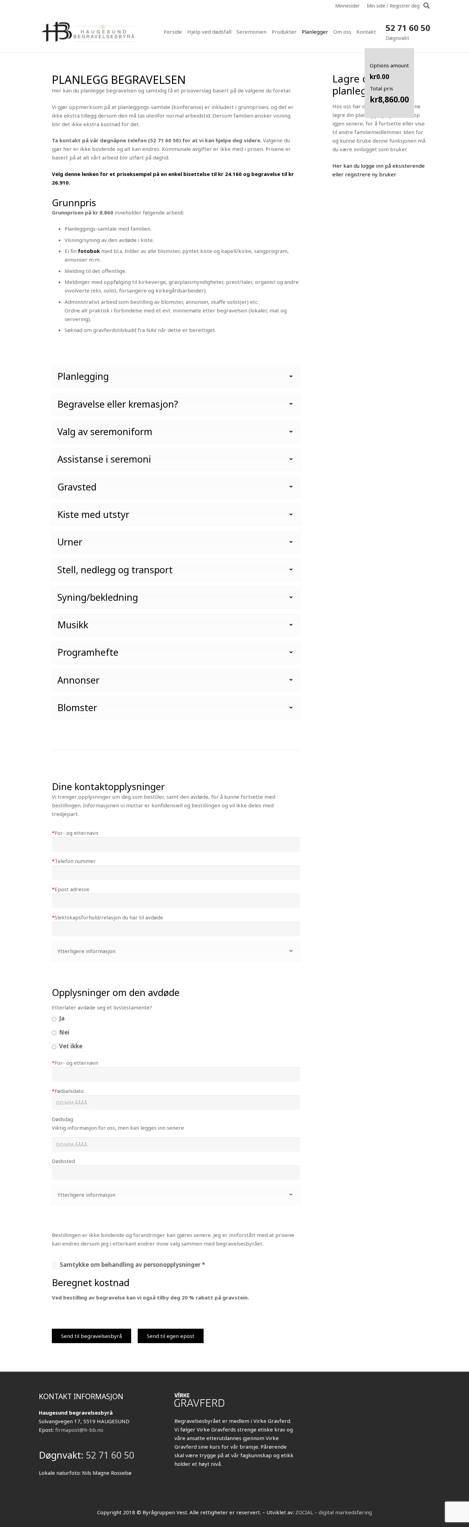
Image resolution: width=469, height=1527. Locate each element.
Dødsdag (62, 1119)
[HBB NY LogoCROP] (89, 31)
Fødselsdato (68, 1090)
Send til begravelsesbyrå (91, 1335)
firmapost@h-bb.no (79, 1429)
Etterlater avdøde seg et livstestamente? (102, 1007)
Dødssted (63, 1161)
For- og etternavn (75, 832)
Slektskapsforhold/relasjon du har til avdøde (107, 917)
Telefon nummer (74, 860)
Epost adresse (70, 889)
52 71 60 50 (408, 27)
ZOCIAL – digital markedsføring (333, 1512)
